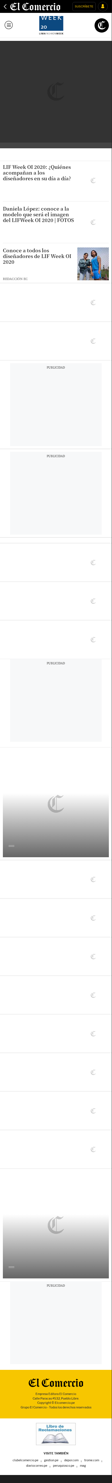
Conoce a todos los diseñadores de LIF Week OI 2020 (37, 256)
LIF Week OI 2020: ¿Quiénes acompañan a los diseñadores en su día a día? (37, 172)
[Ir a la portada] (56, 1383)
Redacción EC (15, 278)
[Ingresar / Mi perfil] (103, 6)
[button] (84, 6)
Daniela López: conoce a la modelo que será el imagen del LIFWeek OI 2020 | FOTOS (38, 214)
